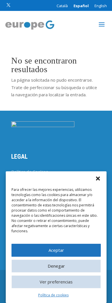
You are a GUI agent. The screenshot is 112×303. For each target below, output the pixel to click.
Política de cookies (53, 295)
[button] (98, 178)
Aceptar (56, 250)
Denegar (56, 266)
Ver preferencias (56, 282)
